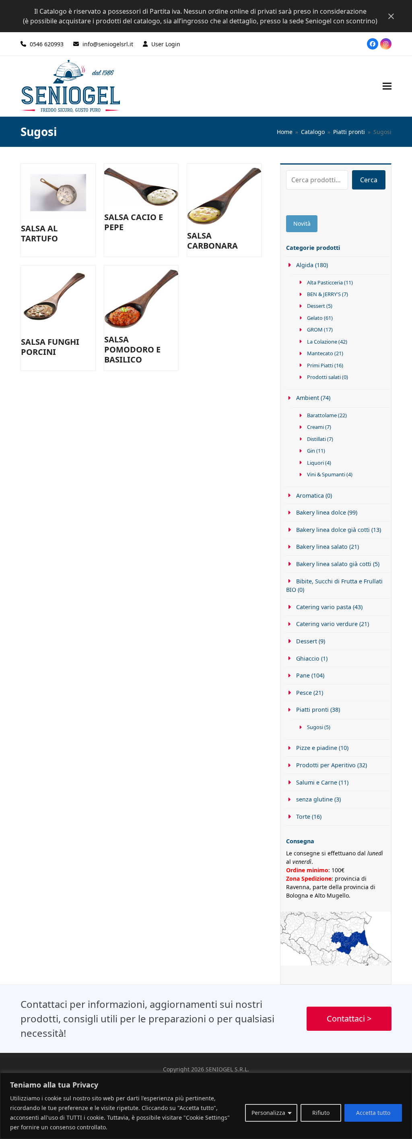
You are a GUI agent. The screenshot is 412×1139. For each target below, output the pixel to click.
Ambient (307, 398)
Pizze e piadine (316, 748)
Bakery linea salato (321, 546)
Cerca (368, 179)
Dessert (316, 305)
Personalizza (268, 1112)
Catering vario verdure (326, 624)
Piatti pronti (312, 709)
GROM (315, 329)
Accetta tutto (373, 1112)
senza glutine (314, 799)
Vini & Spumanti (326, 474)
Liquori (315, 462)
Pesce (303, 692)
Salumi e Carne (316, 782)
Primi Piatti (320, 365)
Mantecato (320, 353)
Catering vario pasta (323, 607)
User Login (165, 44)
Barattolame (322, 415)
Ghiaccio (307, 658)
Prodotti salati (324, 377)
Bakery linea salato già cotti (333, 564)
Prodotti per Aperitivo (325, 765)
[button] (387, 85)
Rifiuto (321, 1112)
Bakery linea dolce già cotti (332, 529)
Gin (311, 450)
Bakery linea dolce (321, 512)
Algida (304, 265)
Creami (315, 426)
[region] (206, 1106)
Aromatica (309, 495)
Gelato (315, 317)
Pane (302, 675)
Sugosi (315, 727)
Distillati (316, 439)
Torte (303, 816)
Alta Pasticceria (325, 282)
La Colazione (322, 341)
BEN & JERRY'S (324, 294)
